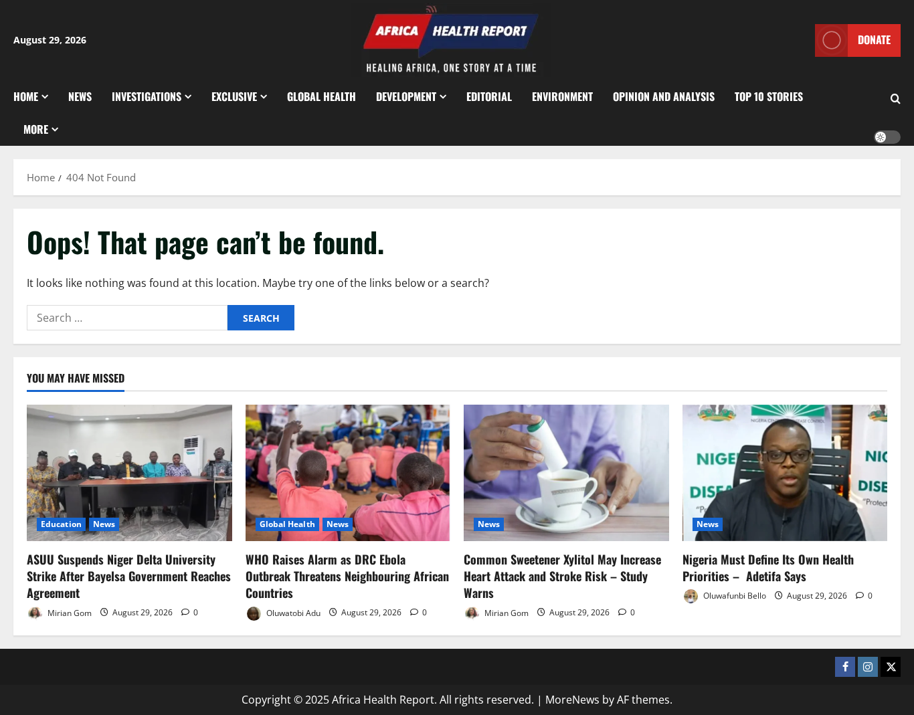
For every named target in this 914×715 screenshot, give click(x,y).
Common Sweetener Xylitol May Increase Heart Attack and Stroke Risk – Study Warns (562, 575)
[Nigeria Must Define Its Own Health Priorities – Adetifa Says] (785, 473)
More (35, 129)
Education (61, 524)
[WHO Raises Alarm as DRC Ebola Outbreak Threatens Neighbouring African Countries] (348, 473)
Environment (562, 96)
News (80, 96)
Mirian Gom (68, 612)
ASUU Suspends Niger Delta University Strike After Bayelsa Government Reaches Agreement (129, 575)
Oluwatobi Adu (292, 612)
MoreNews (572, 699)
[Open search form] (896, 99)
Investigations (146, 96)
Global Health (321, 96)
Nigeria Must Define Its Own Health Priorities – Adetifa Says (768, 567)
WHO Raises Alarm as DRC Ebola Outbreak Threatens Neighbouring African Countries (347, 575)
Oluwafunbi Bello (733, 595)
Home (25, 96)
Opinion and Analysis (664, 96)
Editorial (489, 96)
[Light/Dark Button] (887, 137)
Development (406, 96)
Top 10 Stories (769, 96)
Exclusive (234, 96)
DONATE (874, 39)
